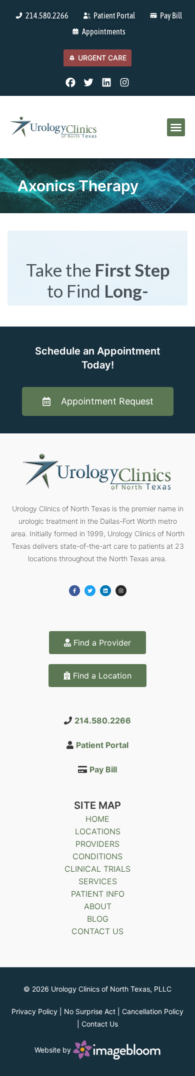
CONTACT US (98, 931)
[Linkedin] (105, 590)
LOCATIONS (97, 831)
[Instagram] (121, 590)
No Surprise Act (90, 1011)
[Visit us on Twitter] (88, 82)
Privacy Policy (35, 1011)
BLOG (97, 919)
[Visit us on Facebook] (70, 82)
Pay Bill (103, 769)
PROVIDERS (98, 844)
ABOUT (98, 906)
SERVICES (97, 881)
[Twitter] (90, 590)
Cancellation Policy (153, 1011)
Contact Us (100, 1024)
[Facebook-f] (74, 590)
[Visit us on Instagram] (124, 82)
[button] (176, 127)
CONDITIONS (97, 856)
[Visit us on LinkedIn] (106, 82)
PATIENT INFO (97, 894)
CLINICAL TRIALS (97, 869)
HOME (98, 819)
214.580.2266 (102, 720)
